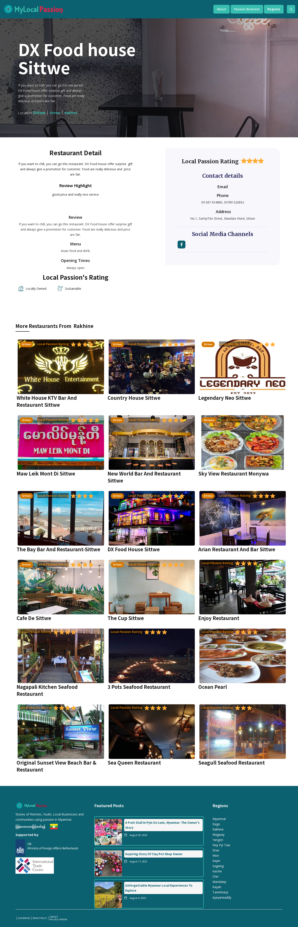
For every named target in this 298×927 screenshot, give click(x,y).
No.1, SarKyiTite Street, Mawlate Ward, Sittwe (222, 218)
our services (24, 918)
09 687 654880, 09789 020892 (222, 202)
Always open (75, 268)
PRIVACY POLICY (40, 918)
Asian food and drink (75, 251)
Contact (54, 917)
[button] (221, 9)
